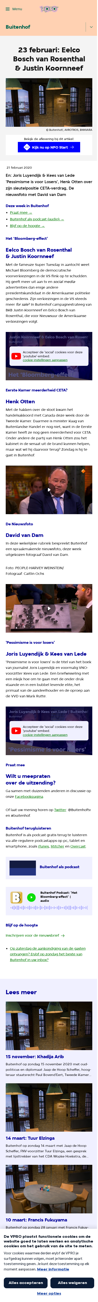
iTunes (43, 846)
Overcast (78, 846)
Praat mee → (21, 212)
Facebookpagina (29, 796)
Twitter (60, 810)
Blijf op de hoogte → (27, 226)
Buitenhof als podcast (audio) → (37, 219)
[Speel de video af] (49, 489)
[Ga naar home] (49, 9)
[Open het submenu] (91, 27)
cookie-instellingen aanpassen (45, 360)
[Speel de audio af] (31, 897)
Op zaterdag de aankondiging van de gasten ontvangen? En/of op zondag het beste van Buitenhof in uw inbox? (48, 954)
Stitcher (57, 846)
